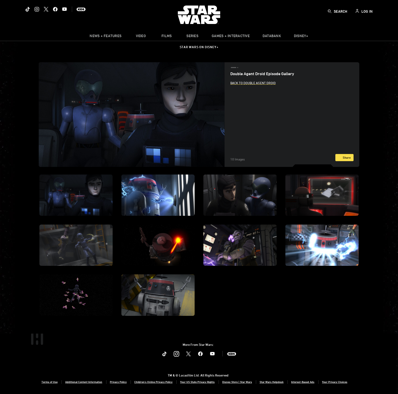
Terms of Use (49, 381)
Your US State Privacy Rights (197, 381)
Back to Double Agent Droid (253, 83)
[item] (105, 37)
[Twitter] (46, 9)
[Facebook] (55, 9)
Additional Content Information (83, 381)
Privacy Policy (118, 381)
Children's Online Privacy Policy (153, 381)
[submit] (329, 11)
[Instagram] (37, 9)
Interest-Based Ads (302, 381)
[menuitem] (141, 37)
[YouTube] (64, 9)
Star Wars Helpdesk (272, 381)
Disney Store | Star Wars (237, 381)
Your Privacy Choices (334, 381)
